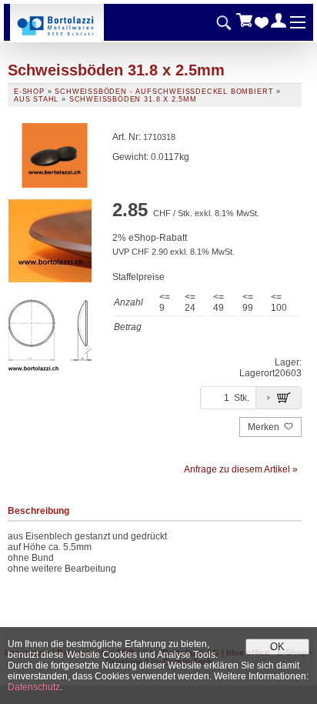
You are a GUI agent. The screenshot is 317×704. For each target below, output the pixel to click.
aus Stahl (36, 99)
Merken (265, 427)
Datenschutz (34, 687)
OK (277, 646)
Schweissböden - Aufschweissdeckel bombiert (164, 91)
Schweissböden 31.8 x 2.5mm (133, 99)
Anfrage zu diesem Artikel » (241, 469)
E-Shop (29, 91)
